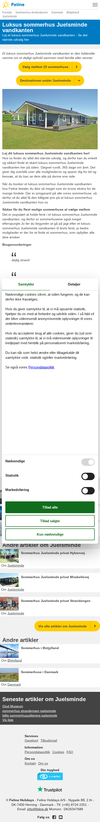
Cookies (58, 752)
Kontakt (30, 763)
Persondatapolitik (37, 752)
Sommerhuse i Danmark (39, 672)
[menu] (95, 4)
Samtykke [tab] (26, 284)
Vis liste (7, 720)
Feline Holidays (50, 4)
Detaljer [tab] (74, 284)
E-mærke (50, 776)
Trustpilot (50, 789)
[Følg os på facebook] (54, 817)
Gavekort (31, 740)
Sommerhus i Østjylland (40, 648)
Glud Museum (12, 706)
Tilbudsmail (48, 740)
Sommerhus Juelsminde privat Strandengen (55, 601)
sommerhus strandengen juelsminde (29, 711)
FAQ (70, 752)
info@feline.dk (37, 809)
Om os (43, 763)
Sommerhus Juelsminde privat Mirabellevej (55, 577)
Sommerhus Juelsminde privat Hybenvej (53, 553)
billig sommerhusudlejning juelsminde (29, 715)
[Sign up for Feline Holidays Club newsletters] (61, 817)
